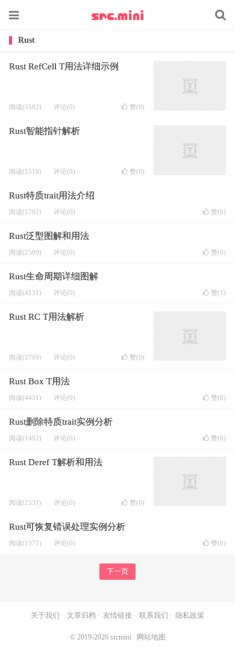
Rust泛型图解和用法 (49, 236)
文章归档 (81, 615)
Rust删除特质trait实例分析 (61, 422)
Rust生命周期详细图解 (53, 276)
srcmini (117, 15)
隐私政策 (189, 615)
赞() (137, 107)
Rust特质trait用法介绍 (52, 195)
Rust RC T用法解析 (46, 317)
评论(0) (64, 106)
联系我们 (153, 615)
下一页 (117, 571)
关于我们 (45, 615)
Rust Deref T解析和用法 (55, 462)
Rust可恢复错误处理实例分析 (67, 527)
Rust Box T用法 (39, 381)
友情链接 (117, 615)
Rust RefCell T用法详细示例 (64, 66)
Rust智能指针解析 (44, 131)
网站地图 (151, 637)
